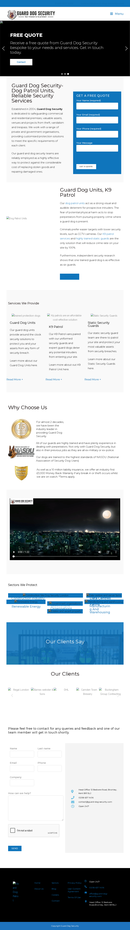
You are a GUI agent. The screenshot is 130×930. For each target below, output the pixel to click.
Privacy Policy (75, 883)
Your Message (84, 142)
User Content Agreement (74, 890)
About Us (39, 888)
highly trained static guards (92, 238)
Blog (54, 888)
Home (37, 883)
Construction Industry (28, 598)
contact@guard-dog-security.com (102, 3)
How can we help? (19, 793)
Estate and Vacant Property (65, 636)
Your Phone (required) (88, 128)
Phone (42, 762)
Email (13, 762)
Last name (44, 748)
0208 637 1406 (64, 3)
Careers (55, 895)
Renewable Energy (26, 606)
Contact (56, 900)
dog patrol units (75, 203)
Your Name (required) (88, 100)
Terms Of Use (74, 897)
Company (15, 777)
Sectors (55, 883)
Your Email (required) (88, 114)
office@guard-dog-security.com (98, 895)
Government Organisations (61, 607)
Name (13, 748)
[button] (3, 48)
